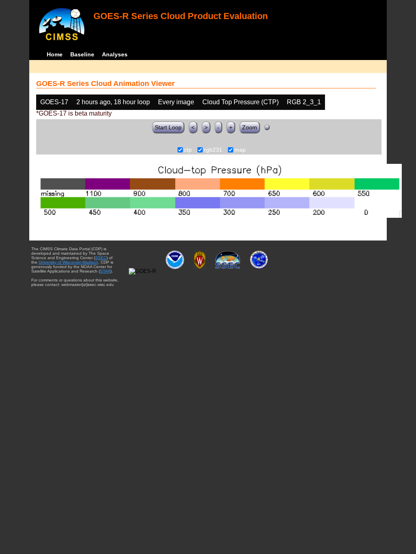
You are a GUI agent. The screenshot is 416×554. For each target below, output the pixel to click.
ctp (188, 150)
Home (55, 54)
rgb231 (213, 150)
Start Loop (168, 127)
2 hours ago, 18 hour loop (113, 102)
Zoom (249, 127)
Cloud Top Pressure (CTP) (240, 102)
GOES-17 (54, 102)
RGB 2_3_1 (304, 102)
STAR (105, 271)
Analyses (115, 54)
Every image (176, 102)
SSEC (100, 258)
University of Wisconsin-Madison (68, 262)
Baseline (82, 54)
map (240, 150)
